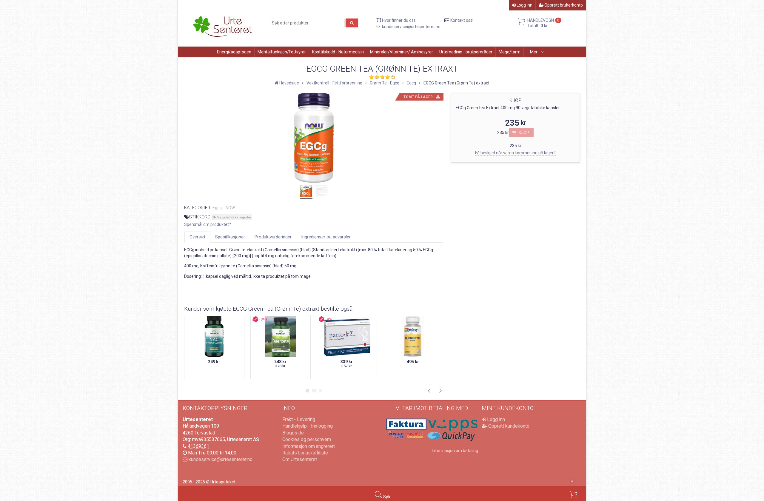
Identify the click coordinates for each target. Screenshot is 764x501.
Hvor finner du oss (399, 20)
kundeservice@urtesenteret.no (411, 26)
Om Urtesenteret (299, 459)
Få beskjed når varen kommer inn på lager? (515, 152)
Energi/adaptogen (234, 52)
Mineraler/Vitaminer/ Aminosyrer (401, 52)
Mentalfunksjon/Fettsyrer (282, 52)
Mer (534, 52)
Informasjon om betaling (455, 450)
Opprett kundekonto (508, 426)
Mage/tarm (509, 52)
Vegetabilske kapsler (234, 217)
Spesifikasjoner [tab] (230, 237)
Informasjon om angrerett (308, 446)
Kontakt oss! (461, 20)
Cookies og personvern (306, 439)
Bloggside (293, 433)
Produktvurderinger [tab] (273, 237)
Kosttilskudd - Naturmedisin (338, 52)
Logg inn (524, 5)
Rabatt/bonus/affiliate (305, 453)
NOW (230, 207)
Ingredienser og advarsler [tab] (326, 237)
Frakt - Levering (298, 419)
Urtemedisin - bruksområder (465, 52)
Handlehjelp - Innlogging (307, 426)
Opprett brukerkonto (563, 5)
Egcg (217, 207)
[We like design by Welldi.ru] (575, 482)
